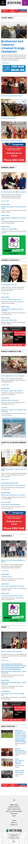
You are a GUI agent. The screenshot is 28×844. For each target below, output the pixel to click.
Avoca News (4, 483)
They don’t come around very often (12, 596)
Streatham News (6, 669)
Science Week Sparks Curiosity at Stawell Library (13, 207)
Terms (17, 838)
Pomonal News (5, 492)
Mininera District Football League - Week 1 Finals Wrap (14, 672)
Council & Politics (10, 260)
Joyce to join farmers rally (9, 320)
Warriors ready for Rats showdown (11, 651)
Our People (6, 536)
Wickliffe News (9, 667)
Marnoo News (5, 226)
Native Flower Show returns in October (13, 495)
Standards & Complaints (14, 837)
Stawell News (5, 204)
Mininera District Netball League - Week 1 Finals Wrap (13, 683)
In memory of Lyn (6, 576)
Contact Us (14, 824)
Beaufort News (13, 483)
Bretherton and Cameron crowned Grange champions (13, 46)
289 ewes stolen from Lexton (10, 400)
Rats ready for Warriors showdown (11, 141)
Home (14, 820)
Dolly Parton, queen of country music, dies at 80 (14, 469)
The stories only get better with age (12, 586)
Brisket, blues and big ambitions (10, 504)
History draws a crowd (8, 118)
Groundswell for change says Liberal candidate (12, 309)
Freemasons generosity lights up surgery (13, 192)
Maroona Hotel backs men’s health (11, 96)
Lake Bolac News (19, 667)
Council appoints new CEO (9, 284)
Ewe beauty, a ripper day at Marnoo (12, 391)
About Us (14, 822)
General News (7, 167)
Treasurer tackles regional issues (11, 299)
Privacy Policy (12, 838)
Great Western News (16, 664)
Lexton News (5, 398)
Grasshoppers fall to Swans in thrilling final (12, 694)
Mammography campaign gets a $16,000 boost (13, 218)
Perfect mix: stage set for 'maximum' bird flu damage (13, 410)
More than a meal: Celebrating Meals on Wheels (13, 561)
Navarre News (5, 691)
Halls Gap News (6, 502)
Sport (4, 627)
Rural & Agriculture (11, 351)
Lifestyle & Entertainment (14, 442)
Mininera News (16, 669)
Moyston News (5, 665)
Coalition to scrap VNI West (9, 229)
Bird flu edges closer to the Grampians (12, 376)
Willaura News (15, 665)
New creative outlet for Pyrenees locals (13, 485)
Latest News (7, 17)
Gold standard (19, 772)
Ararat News (5, 215)
